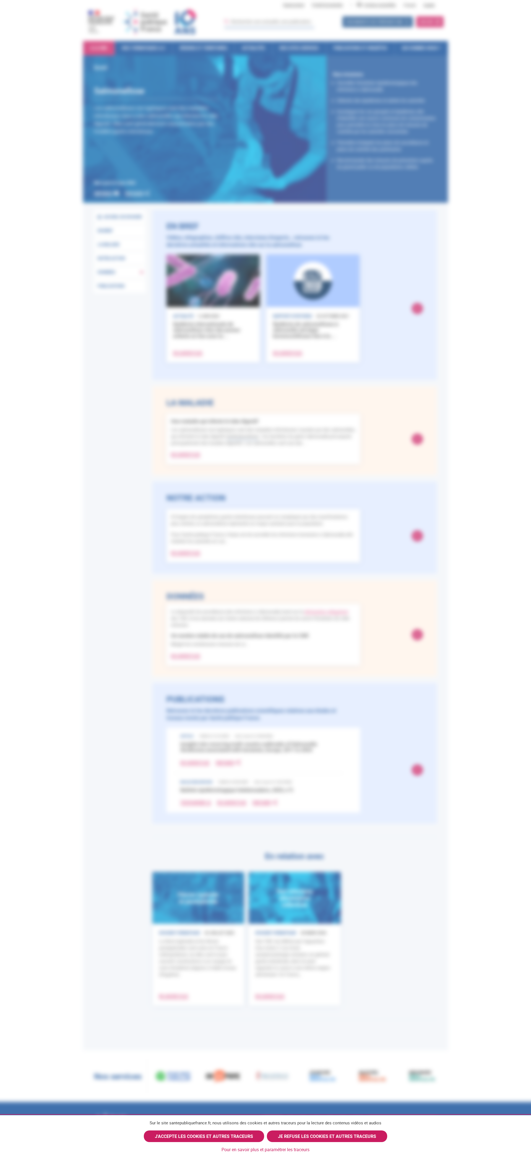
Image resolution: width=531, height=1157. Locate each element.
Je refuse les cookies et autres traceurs (327, 1136)
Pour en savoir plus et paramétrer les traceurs (265, 1149)
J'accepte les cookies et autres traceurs (204, 1136)
